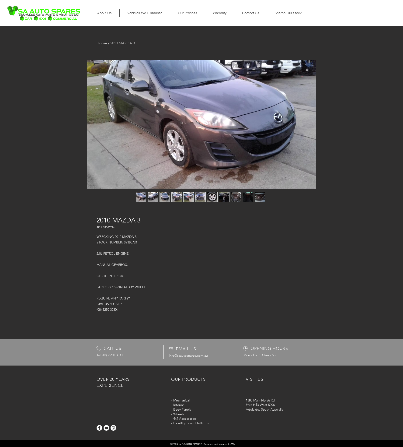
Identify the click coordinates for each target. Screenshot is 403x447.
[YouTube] (106, 428)
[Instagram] (113, 428)
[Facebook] (99, 428)
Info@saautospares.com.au (188, 355)
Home (102, 43)
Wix (233, 444)
